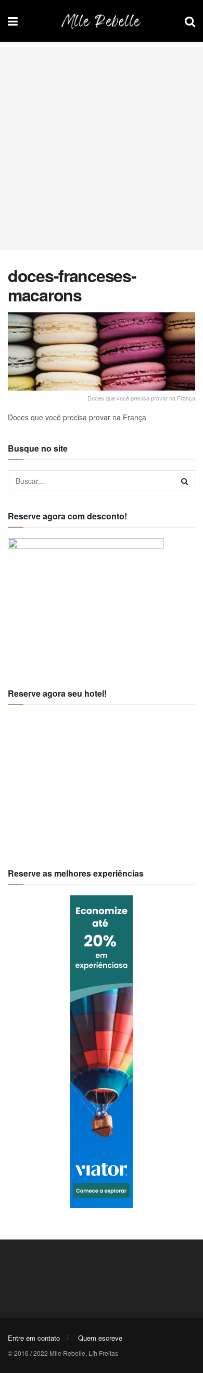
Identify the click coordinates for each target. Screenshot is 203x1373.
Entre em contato (34, 1338)
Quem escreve (100, 1338)
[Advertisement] (101, 148)
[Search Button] (184, 480)
